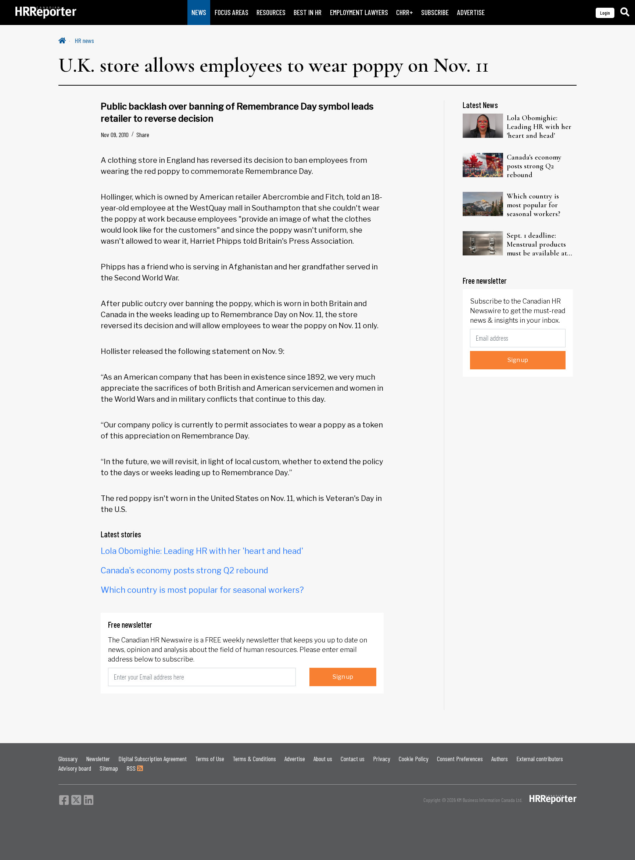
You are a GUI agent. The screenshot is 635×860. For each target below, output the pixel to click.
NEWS (198, 12)
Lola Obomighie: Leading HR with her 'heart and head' (202, 551)
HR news (84, 40)
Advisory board (74, 768)
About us (322, 759)
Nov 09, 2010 (115, 134)
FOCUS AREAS (231, 12)
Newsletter (98, 759)
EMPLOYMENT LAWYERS (359, 12)
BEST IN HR (308, 12)
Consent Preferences (460, 759)
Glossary (68, 759)
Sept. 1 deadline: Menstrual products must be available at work (537, 244)
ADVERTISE (471, 12)
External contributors (539, 759)
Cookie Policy (413, 759)
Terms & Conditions (254, 759)
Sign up (343, 676)
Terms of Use (209, 759)
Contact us (353, 759)
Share (142, 134)
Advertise (294, 759)
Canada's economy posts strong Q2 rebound (184, 570)
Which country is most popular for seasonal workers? (202, 590)
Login (605, 13)
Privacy (381, 759)
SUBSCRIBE (435, 12)
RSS (131, 768)
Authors (499, 759)
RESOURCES (271, 12)
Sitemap (109, 768)
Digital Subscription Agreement (152, 759)
